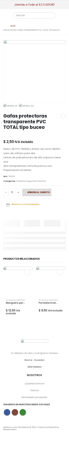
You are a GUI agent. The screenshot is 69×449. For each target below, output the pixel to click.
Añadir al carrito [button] (27, 272)
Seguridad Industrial (36, 181)
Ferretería (20, 181)
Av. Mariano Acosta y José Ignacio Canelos (34, 353)
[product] (18, 281)
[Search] (51, 15)
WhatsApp (22, 412)
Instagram (15, 412)
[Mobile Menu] (5, 5)
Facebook (7, 412)
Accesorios (11, 300)
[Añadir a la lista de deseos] (28, 301)
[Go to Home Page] (4, 26)
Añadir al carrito (38, 192)
